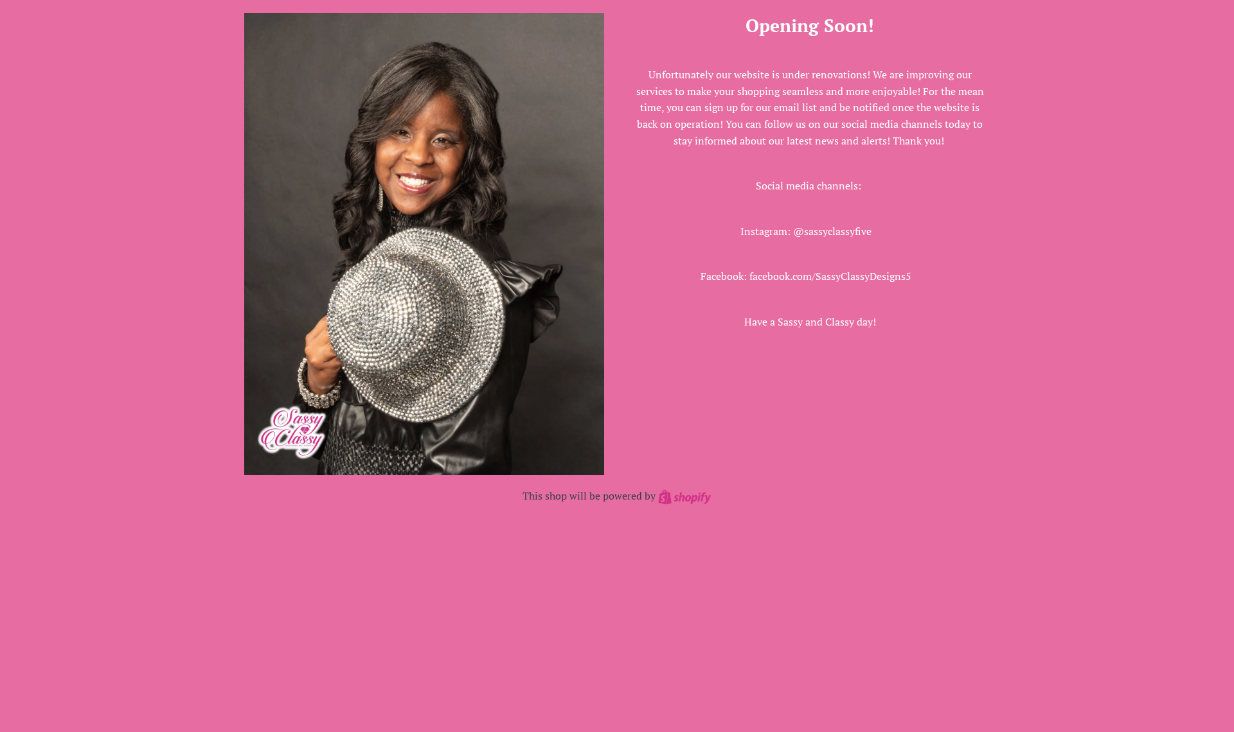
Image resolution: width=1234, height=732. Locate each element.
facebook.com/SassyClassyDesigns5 (830, 276)
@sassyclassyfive (832, 231)
